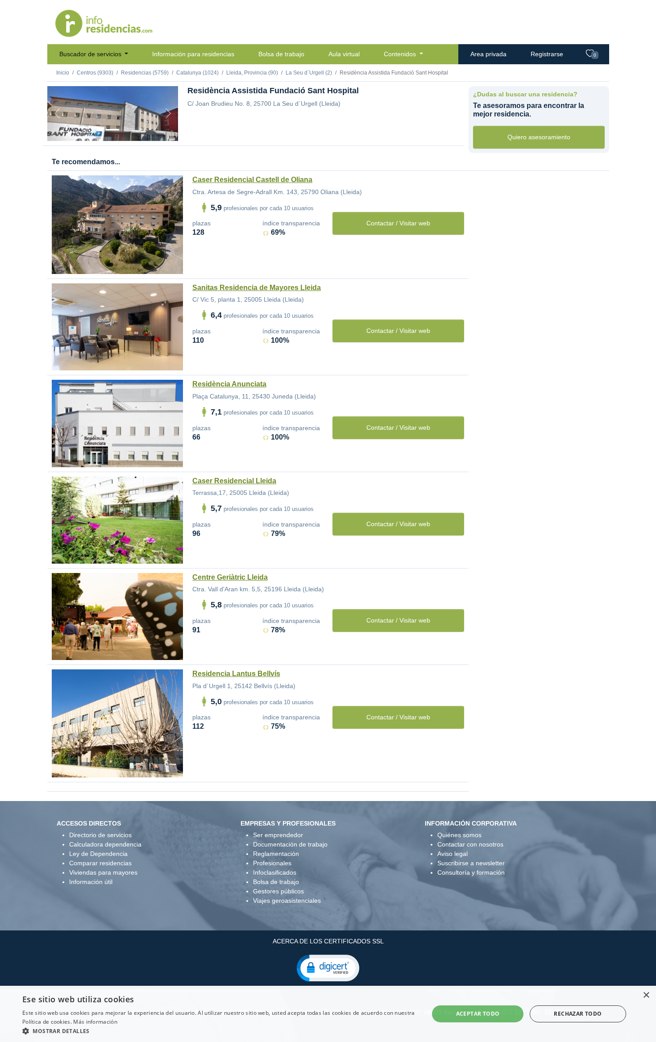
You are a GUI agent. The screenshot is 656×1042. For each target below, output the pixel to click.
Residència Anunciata (229, 384)
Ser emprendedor (278, 835)
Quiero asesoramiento (538, 137)
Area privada (488, 54)
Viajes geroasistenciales (287, 900)
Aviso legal (452, 853)
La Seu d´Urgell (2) (309, 73)
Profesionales (272, 863)
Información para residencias (193, 54)
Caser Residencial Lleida (234, 481)
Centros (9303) (95, 73)
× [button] (646, 995)
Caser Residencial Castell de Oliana (252, 179)
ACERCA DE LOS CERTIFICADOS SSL (328, 941)
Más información (95, 1021)
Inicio (62, 73)
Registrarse (547, 54)
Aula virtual (344, 54)
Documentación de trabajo (290, 844)
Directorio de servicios (100, 835)
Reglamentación (276, 853)
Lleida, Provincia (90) (252, 73)
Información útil (90, 881)
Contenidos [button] (401, 54)
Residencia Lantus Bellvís (236, 673)
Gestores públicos (278, 891)
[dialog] (328, 1014)
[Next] (168, 113)
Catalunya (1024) (197, 73)
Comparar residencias (100, 863)
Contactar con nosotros (470, 844)
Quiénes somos (459, 835)
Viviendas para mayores (103, 872)
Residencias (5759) (145, 73)
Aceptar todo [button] (478, 1013)
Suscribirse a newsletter (471, 863)
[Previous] (57, 113)
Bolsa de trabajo (281, 54)
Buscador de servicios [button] (91, 54)
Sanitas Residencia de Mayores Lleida (256, 287)
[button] (328, 967)
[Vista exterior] (112, 130)
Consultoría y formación (471, 872)
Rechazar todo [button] (578, 1013)
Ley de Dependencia (98, 853)
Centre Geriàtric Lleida (230, 577)
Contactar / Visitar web (398, 223)
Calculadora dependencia (105, 844)
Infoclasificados (274, 872)
